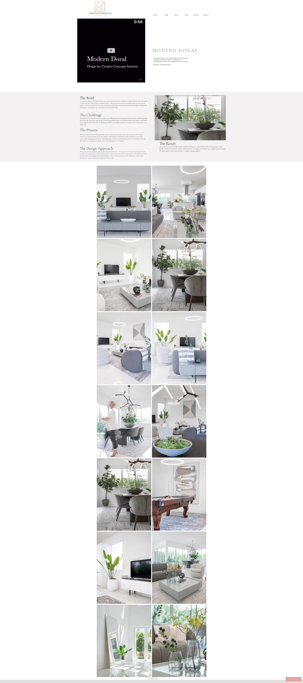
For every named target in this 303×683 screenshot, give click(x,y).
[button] (143, 80)
